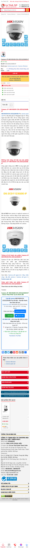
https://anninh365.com (12, 472)
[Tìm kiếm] (1, 10)
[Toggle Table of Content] (10, 105)
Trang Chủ (3, 14)
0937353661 (15, 499)
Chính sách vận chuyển (9, 94)
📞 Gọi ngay (9, 315)
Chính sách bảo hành (9, 90)
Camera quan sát (12, 66)
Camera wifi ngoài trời (14, 275)
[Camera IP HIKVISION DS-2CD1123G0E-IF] (15, 33)
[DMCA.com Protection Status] (6, 496)
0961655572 (25, 5)
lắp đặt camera (10, 277)
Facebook (12, 335)
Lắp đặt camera (10, 298)
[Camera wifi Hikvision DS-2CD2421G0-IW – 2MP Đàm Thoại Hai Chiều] (5, 408)
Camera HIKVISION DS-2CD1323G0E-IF (15, 395)
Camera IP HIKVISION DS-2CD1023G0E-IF (15, 392)
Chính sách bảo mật (8, 88)
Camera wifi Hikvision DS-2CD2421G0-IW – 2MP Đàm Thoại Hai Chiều (5, 417)
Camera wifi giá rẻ (22, 277)
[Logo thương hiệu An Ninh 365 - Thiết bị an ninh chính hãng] (9, 6)
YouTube (18, 335)
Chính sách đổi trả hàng (9, 92)
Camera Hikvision (11, 14)
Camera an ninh (6, 304)
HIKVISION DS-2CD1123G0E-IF (10, 113)
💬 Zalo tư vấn (20, 315)
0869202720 (25, 6)
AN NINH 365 (6, 319)
